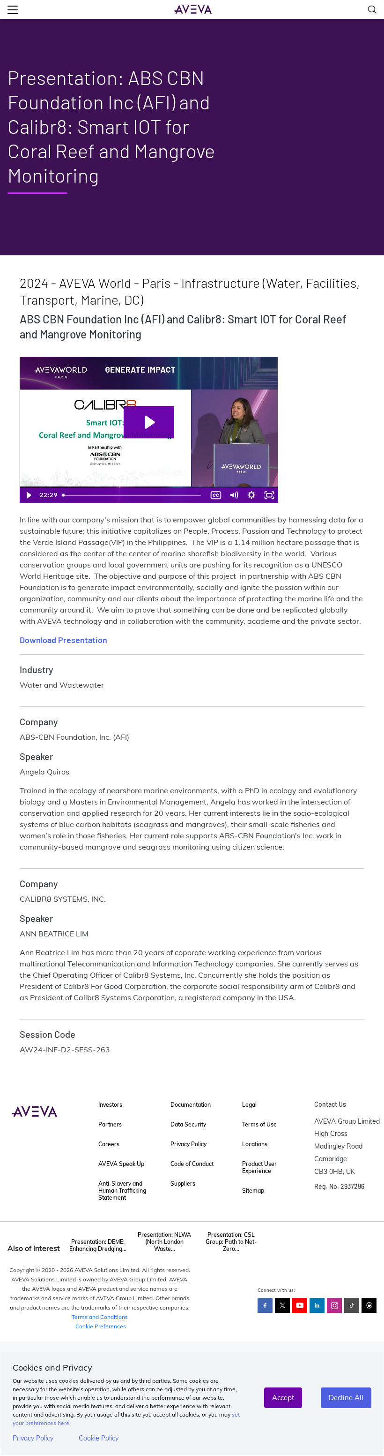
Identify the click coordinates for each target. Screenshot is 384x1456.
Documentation (190, 1104)
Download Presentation (63, 640)
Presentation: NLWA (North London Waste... (164, 1241)
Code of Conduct (192, 1163)
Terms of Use (259, 1124)
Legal (249, 1104)
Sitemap (253, 1190)
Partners (110, 1124)
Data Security (188, 1124)
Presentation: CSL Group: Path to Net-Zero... (231, 1241)
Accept (283, 1397)
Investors (110, 1104)
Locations (254, 1144)
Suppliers (182, 1183)
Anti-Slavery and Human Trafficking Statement (122, 1190)
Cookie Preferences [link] (100, 1326)
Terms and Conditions (100, 1316)
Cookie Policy (98, 1438)
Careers (108, 1144)
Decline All (346, 1397)
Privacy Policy (33, 1438)
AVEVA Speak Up (121, 1163)
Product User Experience (259, 1167)
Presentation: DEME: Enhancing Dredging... (97, 1245)
